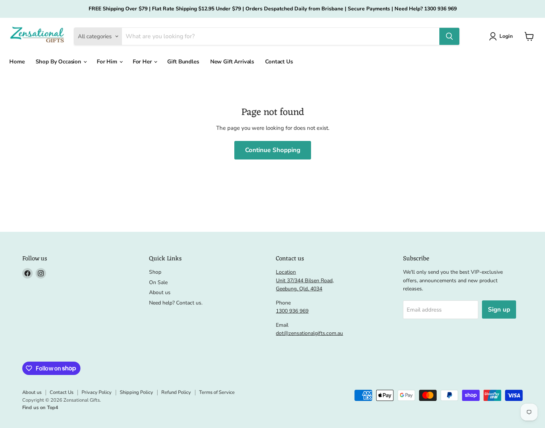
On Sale (158, 282)
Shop (155, 272)
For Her (143, 61)
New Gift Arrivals (232, 61)
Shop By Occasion (59, 61)
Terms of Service (217, 392)
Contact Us (279, 61)
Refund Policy (176, 392)
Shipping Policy (136, 392)
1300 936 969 (292, 311)
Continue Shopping (272, 150)
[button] (529, 36)
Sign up (499, 309)
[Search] (449, 36)
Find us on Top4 (40, 407)
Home (16, 61)
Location (286, 272)
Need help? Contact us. (175, 302)
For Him (108, 61)
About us (160, 292)
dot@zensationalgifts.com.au (309, 333)
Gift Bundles (183, 61)
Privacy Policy (97, 392)
